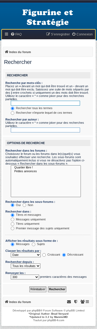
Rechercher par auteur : (22, 119)
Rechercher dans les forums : (26, 150)
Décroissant (75, 254)
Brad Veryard (59, 313)
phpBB (36, 310)
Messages (22, 244)
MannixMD (61, 316)
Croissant (53, 254)
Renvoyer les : (15, 273)
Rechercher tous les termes (34, 108)
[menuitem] (16, 34)
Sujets (40, 244)
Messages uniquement (30, 219)
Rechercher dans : (18, 211)
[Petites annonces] (45, 171)
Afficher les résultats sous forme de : (31, 240)
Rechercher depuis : (19, 261)
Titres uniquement (27, 223)
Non (30, 205)
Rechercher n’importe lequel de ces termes (43, 112)
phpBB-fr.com (55, 320)
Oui (17, 205)
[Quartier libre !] (45, 168)
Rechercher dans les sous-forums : (30, 201)
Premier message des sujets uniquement (42, 228)
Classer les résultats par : (23, 250)
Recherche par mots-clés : (24, 82)
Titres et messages (28, 214)
